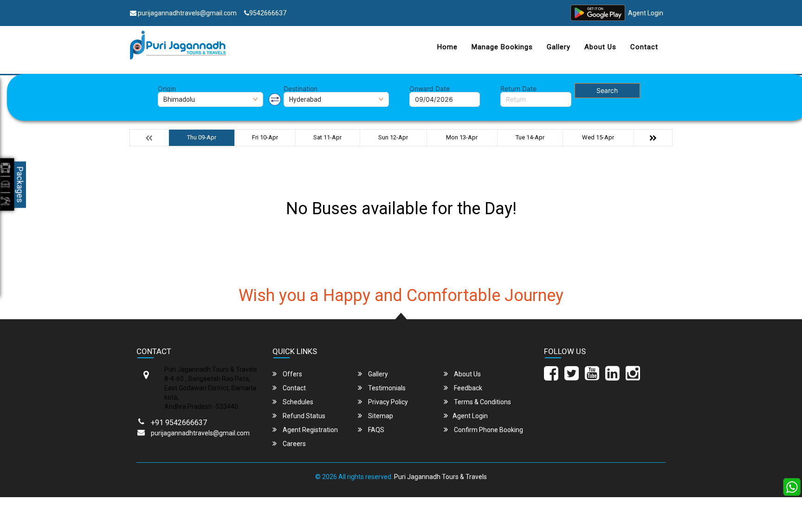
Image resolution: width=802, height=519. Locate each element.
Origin (167, 88)
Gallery (558, 47)
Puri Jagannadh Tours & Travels (440, 476)
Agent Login (645, 13)
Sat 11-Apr (327, 137)
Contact (644, 47)
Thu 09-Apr (201, 137)
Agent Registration (309, 430)
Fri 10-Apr (265, 137)
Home (447, 47)
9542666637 (267, 13)
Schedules (297, 402)
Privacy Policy (387, 402)
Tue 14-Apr (530, 137)
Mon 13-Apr (462, 137)
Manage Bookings (502, 47)
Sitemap (380, 416)
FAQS (375, 430)
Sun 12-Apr (393, 137)
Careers (293, 443)
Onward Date (429, 88)
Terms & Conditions (482, 402)
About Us (600, 47)
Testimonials (386, 388)
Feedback (467, 388)
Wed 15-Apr (598, 137)
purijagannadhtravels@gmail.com (186, 13)
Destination (300, 88)
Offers (291, 374)
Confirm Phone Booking (488, 430)
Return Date (518, 88)
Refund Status (303, 416)
